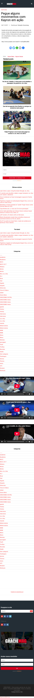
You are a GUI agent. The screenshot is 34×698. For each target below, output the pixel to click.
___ (1, 255)
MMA (1, 330)
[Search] (31, 4)
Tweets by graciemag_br (17, 592)
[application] (17, 386)
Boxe (1, 278)
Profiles (2, 347)
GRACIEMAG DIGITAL (6, 297)
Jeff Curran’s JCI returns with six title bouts (12, 215)
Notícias (4, 10)
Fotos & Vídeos (4, 290)
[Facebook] (7, 616)
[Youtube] (2, 616)
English (2, 283)
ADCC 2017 (3, 264)
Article (2, 269)
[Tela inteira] (32, 394)
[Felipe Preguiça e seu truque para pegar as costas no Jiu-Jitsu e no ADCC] (17, 120)
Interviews (3, 314)
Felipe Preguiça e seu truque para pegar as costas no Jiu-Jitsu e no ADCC (17, 132)
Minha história (4, 325)
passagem (3, 342)
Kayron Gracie (19, 56)
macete (2, 323)
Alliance (2, 266)
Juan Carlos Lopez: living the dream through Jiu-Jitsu (14, 191)
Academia (2, 259)
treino (1, 363)
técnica (2, 359)
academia (2, 257)
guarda (2, 307)
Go (31, 611)
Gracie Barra (11, 56)
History (2, 309)
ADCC (1, 262)
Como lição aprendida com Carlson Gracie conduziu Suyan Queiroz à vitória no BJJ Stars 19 (16, 211)
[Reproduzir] (2, 394)
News (1, 335)
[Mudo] (29, 394)
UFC (1, 366)
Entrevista (3, 288)
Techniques (3, 356)
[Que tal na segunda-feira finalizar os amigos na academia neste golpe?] (17, 95)
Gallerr (2, 292)
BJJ (1, 276)
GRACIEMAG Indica (5, 299)
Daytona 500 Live (5, 697)
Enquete (2, 285)
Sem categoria (4, 354)
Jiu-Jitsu (2, 318)
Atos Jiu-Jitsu (4, 274)
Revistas (2, 349)
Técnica (2, 361)
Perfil (1, 344)
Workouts (2, 370)
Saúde (1, 351)
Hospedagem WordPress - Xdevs (17, 691)
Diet (1, 281)
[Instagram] (5, 616)
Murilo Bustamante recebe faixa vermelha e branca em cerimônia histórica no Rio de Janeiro (15, 217)
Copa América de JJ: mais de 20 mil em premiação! (14, 208)
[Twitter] (10, 616)
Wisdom (2, 368)
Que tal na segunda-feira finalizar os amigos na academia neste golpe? (17, 107)
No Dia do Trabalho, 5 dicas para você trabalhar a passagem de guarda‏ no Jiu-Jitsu (17, 82)
